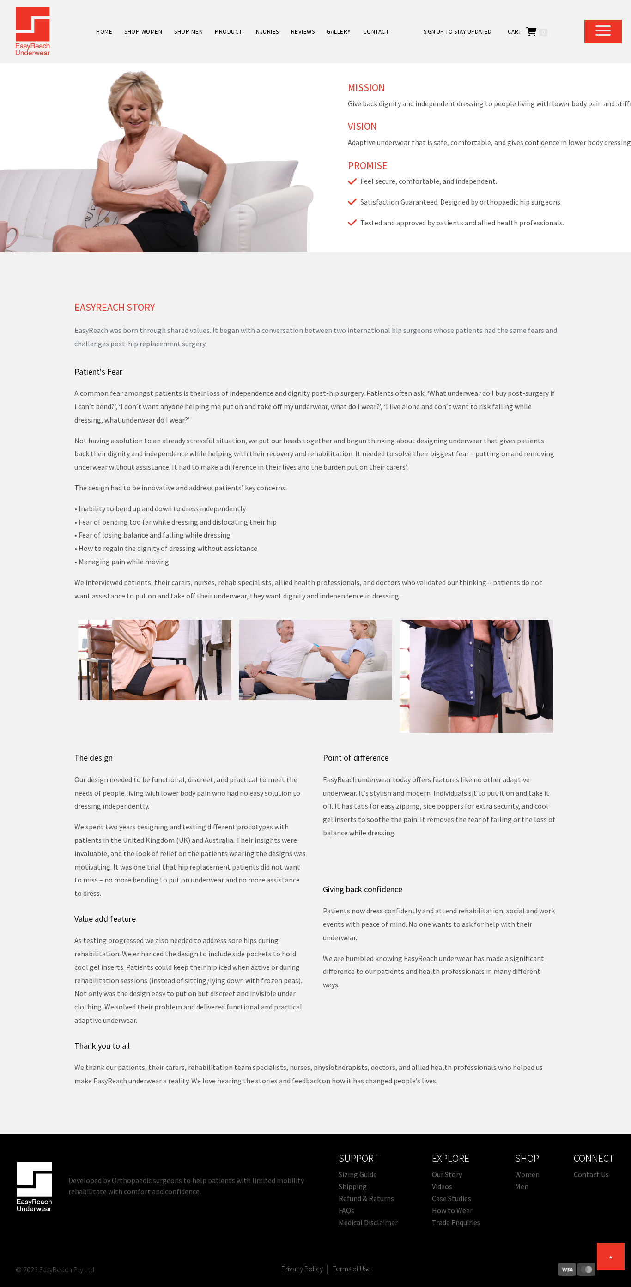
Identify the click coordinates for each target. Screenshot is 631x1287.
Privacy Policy (302, 1268)
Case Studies (451, 1198)
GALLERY (339, 32)
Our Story (447, 1174)
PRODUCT (229, 32)
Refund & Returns (366, 1198)
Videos (442, 1186)
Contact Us (591, 1174)
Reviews (303, 32)
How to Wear (452, 1210)
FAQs (346, 1210)
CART (515, 32)
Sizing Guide (358, 1174)
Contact (376, 32)
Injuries (267, 32)
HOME (104, 32)
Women (527, 1174)
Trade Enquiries (456, 1222)
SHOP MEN (188, 32)
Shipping (353, 1186)
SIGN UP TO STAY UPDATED (457, 32)
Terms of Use (351, 1268)
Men (521, 1186)
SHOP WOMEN (143, 32)
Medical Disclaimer (368, 1222)
